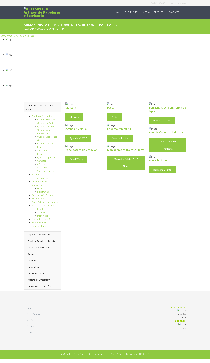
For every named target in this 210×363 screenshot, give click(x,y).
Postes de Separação (41, 219)
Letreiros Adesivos (40, 181)
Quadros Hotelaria (45, 143)
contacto (174, 12)
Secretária (42, 212)
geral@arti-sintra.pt (178, 3)
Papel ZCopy (76, 159)
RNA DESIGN (143, 354)
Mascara (74, 117)
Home (118, 12)
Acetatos (36, 174)
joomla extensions (28, 35)
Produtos (159, 12)
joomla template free (10, 35)
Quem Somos (131, 12)
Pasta (114, 117)
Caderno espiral (119, 138)
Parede (40, 209)
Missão (146, 12)
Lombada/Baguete (40, 226)
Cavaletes (41, 160)
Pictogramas (43, 191)
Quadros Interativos (46, 126)
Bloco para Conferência (42, 195)
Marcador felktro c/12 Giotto (126, 163)
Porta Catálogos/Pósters (43, 205)
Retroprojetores (39, 222)
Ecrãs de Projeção (40, 178)
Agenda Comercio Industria (167, 145)
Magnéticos (42, 215)
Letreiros (41, 188)
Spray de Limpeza (45, 171)
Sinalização (37, 185)
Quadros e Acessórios (42, 116)
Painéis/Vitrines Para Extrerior (45, 202)
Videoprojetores (39, 198)
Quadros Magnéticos (47, 119)
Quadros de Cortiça (46, 123)
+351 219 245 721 (158, 3)
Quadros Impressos (46, 157)
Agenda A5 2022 (78, 138)
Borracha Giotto (162, 120)
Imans (40, 147)
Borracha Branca (162, 169)
